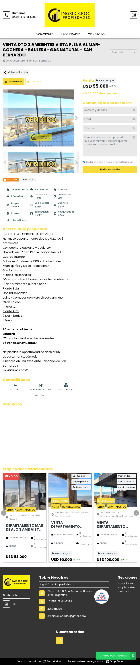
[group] (41, 118)
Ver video (36, 81)
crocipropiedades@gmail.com (66, 616)
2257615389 (54, 609)
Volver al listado (17, 72)
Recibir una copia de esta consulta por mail (110, 162)
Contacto (96, 34)
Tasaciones (44, 34)
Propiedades (71, 34)
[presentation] (3, 513)
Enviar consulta (110, 169)
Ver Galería (15, 81)
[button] (76, 118)
